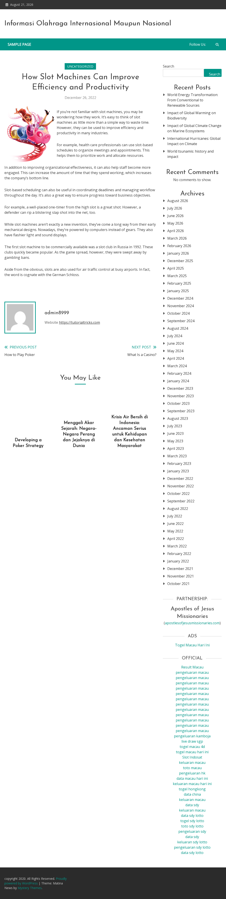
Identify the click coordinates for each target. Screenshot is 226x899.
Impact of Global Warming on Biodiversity (191, 115)
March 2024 (177, 365)
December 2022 (180, 478)
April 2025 (175, 268)
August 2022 (177, 508)
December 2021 (180, 568)
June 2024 (175, 343)
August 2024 (177, 328)
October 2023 (178, 403)
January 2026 (178, 253)
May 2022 (175, 531)
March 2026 (177, 238)
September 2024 (180, 320)
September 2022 (180, 501)
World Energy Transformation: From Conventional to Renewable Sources (192, 100)
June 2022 (175, 523)
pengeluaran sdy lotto (192, 847)
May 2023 (175, 441)
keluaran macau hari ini (192, 783)
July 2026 (174, 208)
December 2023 (180, 388)
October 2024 (178, 313)
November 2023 (180, 396)
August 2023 (177, 418)
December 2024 (180, 298)
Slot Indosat (192, 757)
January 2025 (178, 290)
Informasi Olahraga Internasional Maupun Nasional (87, 23)
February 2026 (179, 245)
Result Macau (192, 667)
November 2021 (180, 576)
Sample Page (19, 44)
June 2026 (175, 215)
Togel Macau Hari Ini (192, 645)
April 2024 (175, 358)
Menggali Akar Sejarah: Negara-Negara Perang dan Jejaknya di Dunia (78, 434)
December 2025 (180, 260)
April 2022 (175, 538)
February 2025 (179, 283)
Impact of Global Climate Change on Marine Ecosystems (194, 128)
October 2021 (178, 583)
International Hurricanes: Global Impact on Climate (193, 141)
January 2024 (178, 381)
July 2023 (174, 426)
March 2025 (177, 275)
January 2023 (178, 471)
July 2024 (174, 335)
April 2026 (175, 230)
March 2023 (177, 456)
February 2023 (179, 463)
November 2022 (180, 486)
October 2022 (178, 493)
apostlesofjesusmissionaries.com (192, 623)
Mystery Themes (30, 888)
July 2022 (174, 516)
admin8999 (57, 313)
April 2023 (175, 448)
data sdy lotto (192, 852)
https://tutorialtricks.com (79, 322)
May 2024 (175, 350)
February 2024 (179, 373)
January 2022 (178, 561)
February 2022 (179, 553)
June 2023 (175, 433)
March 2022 (177, 546)
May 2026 (175, 223)
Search (168, 66)
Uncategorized (80, 66)
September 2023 (180, 411)
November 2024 (180, 305)
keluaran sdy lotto (192, 842)
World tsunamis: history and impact (190, 154)
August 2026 (177, 200)
